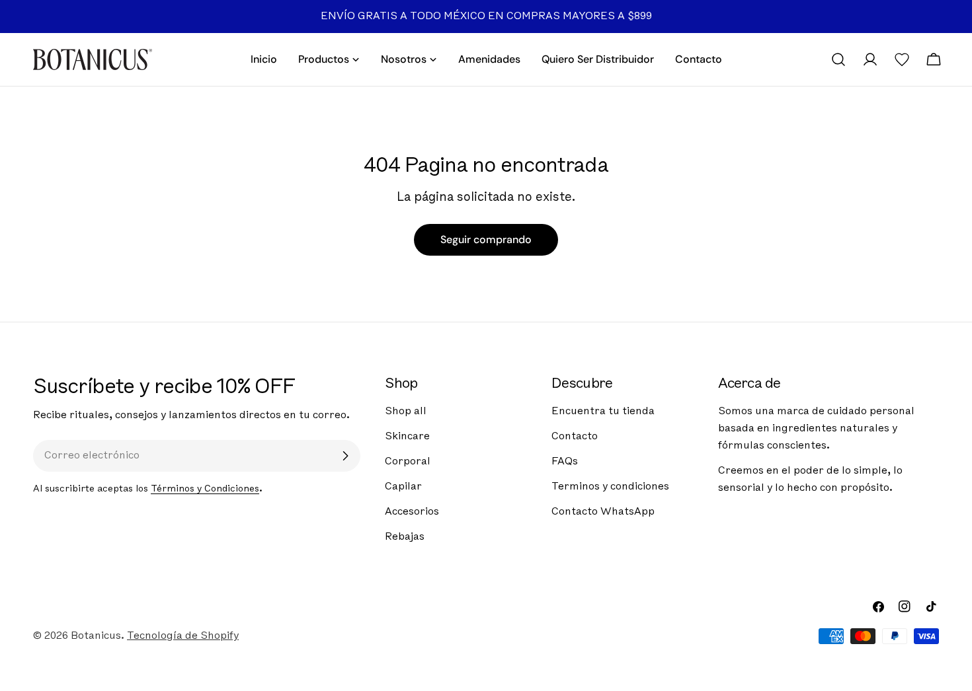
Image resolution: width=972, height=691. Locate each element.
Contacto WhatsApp (603, 512)
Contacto (574, 436)
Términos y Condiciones (205, 489)
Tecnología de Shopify (183, 636)
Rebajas (405, 537)
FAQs (564, 461)
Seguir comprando (486, 239)
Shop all (405, 411)
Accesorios (412, 512)
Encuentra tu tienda (603, 411)
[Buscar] (838, 59)
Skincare (407, 436)
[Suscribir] (345, 456)
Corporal (407, 461)
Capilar (403, 486)
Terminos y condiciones (610, 486)
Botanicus (96, 636)
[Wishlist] (902, 59)
